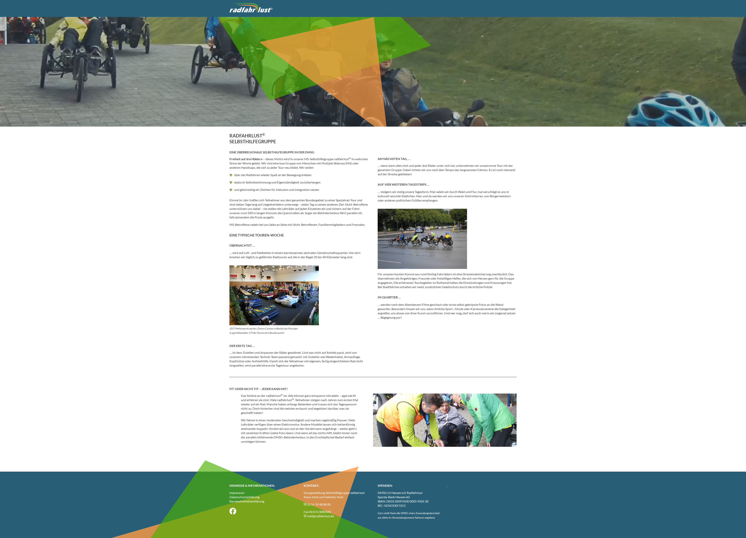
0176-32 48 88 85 (318, 504)
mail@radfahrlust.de (320, 516)
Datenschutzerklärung (244, 497)
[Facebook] (232, 513)
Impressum (236, 493)
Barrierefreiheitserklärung (246, 501)
